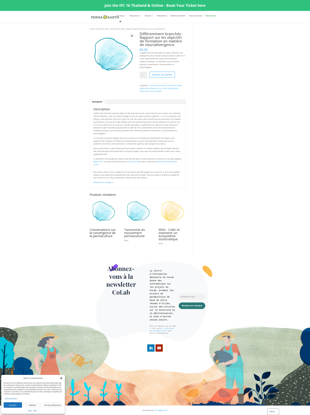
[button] (61, 378)
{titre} (30, 410)
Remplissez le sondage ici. (103, 182)
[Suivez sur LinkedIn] (151, 348)
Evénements (162, 16)
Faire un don (210, 16)
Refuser (32, 405)
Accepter (13, 405)
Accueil (92, 29)
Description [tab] (97, 102)
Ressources (134, 16)
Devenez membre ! (178, 16)
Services (148, 16)
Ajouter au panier (162, 74)
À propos (120, 16)
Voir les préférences (52, 405)
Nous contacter (195, 16)
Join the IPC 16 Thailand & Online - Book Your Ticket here (155, 5)
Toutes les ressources (158, 85)
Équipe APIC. (98, 161)
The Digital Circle (161, 410)
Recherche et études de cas (150, 88)
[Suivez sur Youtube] (159, 348)
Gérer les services (11, 398)
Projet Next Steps (102, 29)
